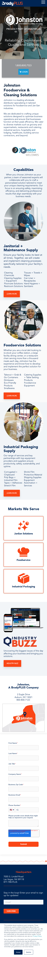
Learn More (12, 294)
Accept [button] (18, 952)
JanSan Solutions (23, 534)
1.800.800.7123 (23, 65)
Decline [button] (28, 952)
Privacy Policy (37, 936)
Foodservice (23, 560)
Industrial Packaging (23, 587)
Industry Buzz (12, 663)
